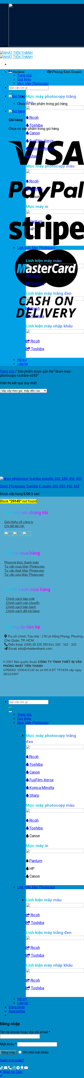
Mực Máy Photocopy (33, 83)
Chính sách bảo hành (20, 607)
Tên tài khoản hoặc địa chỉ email (25, 1032)
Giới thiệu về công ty (18, 522)
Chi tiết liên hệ (14, 526)
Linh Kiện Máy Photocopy (36, 248)
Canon (34, 133)
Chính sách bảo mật (20, 598)
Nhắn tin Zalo (12, 1072)
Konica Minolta (41, 148)
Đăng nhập (8, 1052)
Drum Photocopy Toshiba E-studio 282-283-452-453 (39, 486)
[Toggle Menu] (10, 72)
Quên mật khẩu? (12, 1060)
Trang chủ (24, 75)
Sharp (34, 156)
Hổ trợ (21, 360)
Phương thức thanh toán (21, 562)
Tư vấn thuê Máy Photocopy (24, 570)
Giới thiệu (24, 79)
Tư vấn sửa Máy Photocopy (24, 574)
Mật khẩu (8, 1044)
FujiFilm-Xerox (41, 141)
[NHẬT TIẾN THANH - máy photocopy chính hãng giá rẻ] (16, 55)
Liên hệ (22, 364)
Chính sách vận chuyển (22, 603)
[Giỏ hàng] (17, 96)
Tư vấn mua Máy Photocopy (24, 566)
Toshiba (36, 125)
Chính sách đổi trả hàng (22, 611)
